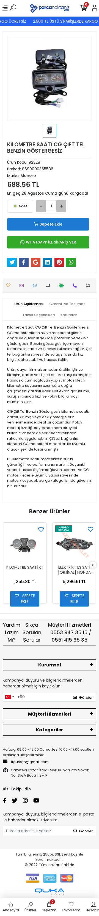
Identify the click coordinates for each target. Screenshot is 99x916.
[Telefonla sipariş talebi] (76, 285)
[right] (93, 565)
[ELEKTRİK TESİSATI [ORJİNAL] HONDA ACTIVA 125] (74, 544)
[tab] (29, 303)
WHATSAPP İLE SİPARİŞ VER (51, 242)
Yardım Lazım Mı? (11, 632)
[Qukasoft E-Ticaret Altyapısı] (49, 891)
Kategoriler (49, 730)
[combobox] (9, 696)
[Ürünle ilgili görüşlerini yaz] (36, 285)
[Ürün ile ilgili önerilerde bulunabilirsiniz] (89, 285)
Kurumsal (49, 665)
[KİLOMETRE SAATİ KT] (25, 544)
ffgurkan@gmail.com (30, 761)
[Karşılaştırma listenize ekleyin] (49, 285)
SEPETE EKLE (28, 598)
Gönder (86, 697)
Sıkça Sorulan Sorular (32, 632)
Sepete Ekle (51, 224)
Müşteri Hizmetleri (69, 632)
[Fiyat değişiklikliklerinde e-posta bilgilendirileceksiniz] (62, 285)
